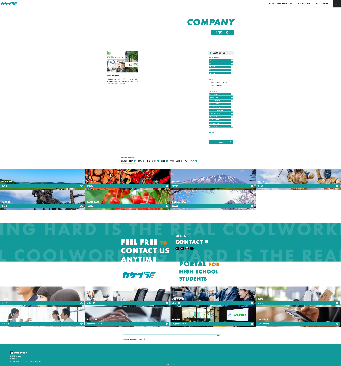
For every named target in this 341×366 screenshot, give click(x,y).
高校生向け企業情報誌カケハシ (132, 339)
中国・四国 (212, 73)
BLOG (315, 4)
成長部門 (218, 82)
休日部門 (212, 82)
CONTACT (324, 4)
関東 (210, 63)
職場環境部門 (219, 85)
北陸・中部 (212, 66)
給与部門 (212, 85)
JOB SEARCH (304, 4)
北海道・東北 (212, 60)
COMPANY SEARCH (286, 4)
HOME (271, 4)
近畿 (210, 70)
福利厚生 (225, 82)
